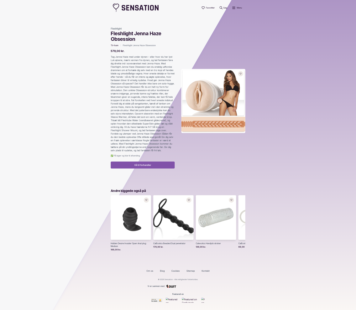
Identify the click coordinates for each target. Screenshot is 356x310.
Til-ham (114, 45)
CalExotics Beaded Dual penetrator (169, 243)
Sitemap (190, 270)
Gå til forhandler (142, 165)
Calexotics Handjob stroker (208, 243)
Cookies (175, 270)
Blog (162, 270)
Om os (149, 270)
